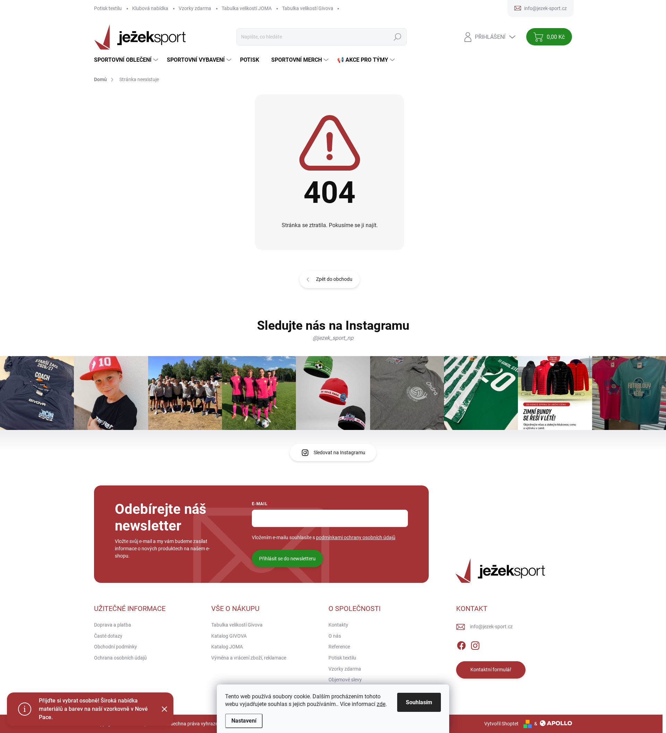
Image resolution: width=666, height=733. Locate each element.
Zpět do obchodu (334, 279)
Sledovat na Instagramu (339, 452)
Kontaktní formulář (490, 669)
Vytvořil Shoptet (501, 723)
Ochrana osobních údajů (120, 658)
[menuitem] (127, 60)
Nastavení (243, 720)
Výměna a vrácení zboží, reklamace (248, 658)
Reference (339, 646)
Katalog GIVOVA (229, 636)
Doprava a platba (112, 625)
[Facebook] (461, 644)
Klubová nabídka (150, 8)
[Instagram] (475, 644)
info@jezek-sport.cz (491, 626)
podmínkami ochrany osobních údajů (355, 537)
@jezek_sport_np (333, 338)
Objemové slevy (345, 679)
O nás (334, 636)
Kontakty (338, 625)
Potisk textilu (108, 8)
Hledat (398, 37)
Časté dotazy (108, 636)
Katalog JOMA (227, 646)
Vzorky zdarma (195, 8)
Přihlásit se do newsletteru (287, 558)
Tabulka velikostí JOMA (247, 8)
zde (381, 704)
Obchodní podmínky (115, 646)
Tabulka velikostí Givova (307, 8)
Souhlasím (419, 702)
